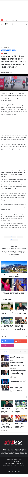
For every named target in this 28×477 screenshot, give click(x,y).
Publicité (10, 461)
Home (14, 461)
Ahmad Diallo (4, 70)
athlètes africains (10, 237)
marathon (14, 240)
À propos (18, 461)
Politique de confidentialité (19, 465)
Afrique (7, 47)
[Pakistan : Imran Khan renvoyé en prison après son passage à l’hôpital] (21, 305)
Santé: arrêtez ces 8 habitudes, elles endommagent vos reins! (18, 380)
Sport (13, 50)
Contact (21, 463)
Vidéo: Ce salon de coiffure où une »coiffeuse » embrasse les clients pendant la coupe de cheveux (17, 365)
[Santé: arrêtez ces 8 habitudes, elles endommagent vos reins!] (5, 381)
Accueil (4, 47)
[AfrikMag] (8, 24)
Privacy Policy (14, 467)
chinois (20, 237)
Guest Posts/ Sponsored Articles (12, 463)
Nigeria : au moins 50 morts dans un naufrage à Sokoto (7, 312)
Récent (12, 351)
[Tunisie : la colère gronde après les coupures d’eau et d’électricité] (21, 418)
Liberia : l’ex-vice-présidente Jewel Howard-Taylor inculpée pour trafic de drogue (21, 327)
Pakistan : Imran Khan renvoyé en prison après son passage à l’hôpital (21, 312)
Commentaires (22, 351)
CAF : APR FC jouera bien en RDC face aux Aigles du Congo (7, 327)
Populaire (4, 351)
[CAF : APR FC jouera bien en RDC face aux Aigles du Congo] (7, 320)
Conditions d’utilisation (8, 465)
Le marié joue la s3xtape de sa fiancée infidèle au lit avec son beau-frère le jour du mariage (17, 357)
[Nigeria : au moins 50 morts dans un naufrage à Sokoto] (7, 305)
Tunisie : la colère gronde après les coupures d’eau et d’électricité (19, 425)
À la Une (4, 50)
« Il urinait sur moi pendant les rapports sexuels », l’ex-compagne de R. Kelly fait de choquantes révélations (17, 388)
